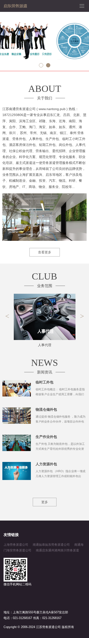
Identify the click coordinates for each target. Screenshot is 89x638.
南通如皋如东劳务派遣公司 (51, 544)
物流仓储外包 (46, 409)
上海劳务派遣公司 (16, 544)
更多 (44, 502)
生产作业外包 (46, 437)
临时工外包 (44, 382)
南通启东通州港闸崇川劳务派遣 (57, 550)
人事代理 (44, 345)
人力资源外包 (46, 464)
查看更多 (44, 252)
